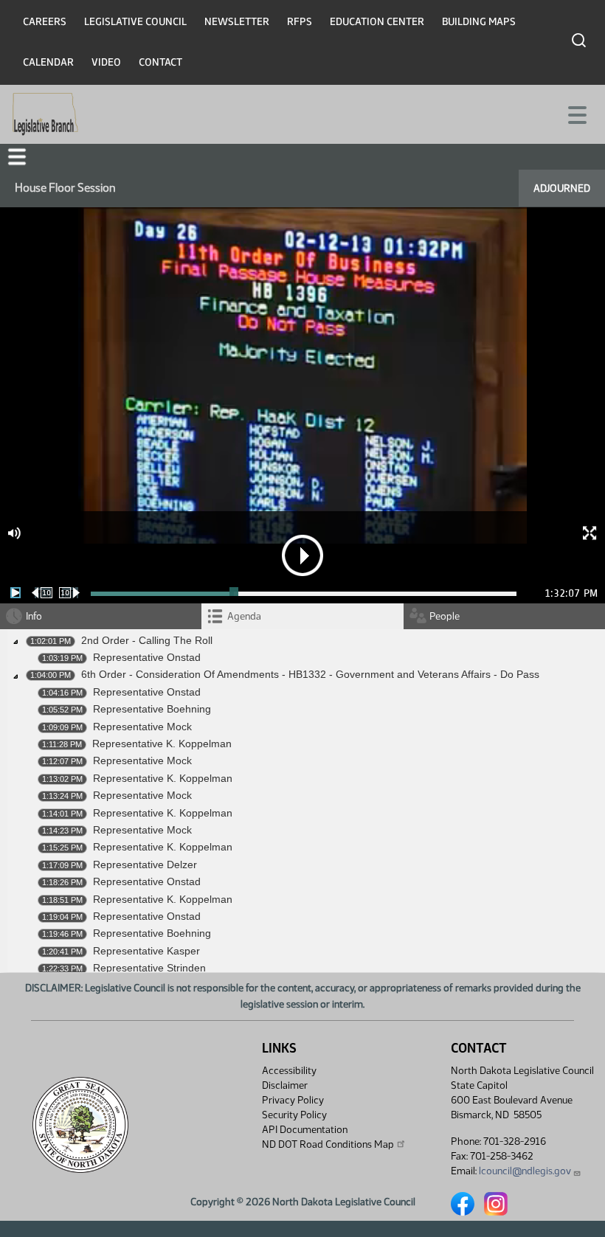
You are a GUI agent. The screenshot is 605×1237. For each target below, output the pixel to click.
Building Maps (479, 21)
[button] (17, 157)
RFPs (299, 21)
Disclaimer (285, 1085)
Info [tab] (34, 616)
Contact (160, 62)
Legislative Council (135, 21)
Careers (44, 21)
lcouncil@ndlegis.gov (525, 1171)
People (444, 616)
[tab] (302, 616)
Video (106, 62)
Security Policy (294, 1115)
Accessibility (289, 1070)
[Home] (45, 114)
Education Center (377, 21)
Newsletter (236, 21)
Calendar (48, 62)
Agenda (244, 616)
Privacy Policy (293, 1100)
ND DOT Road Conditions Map (328, 1144)
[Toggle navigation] (576, 113)
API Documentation (305, 1129)
